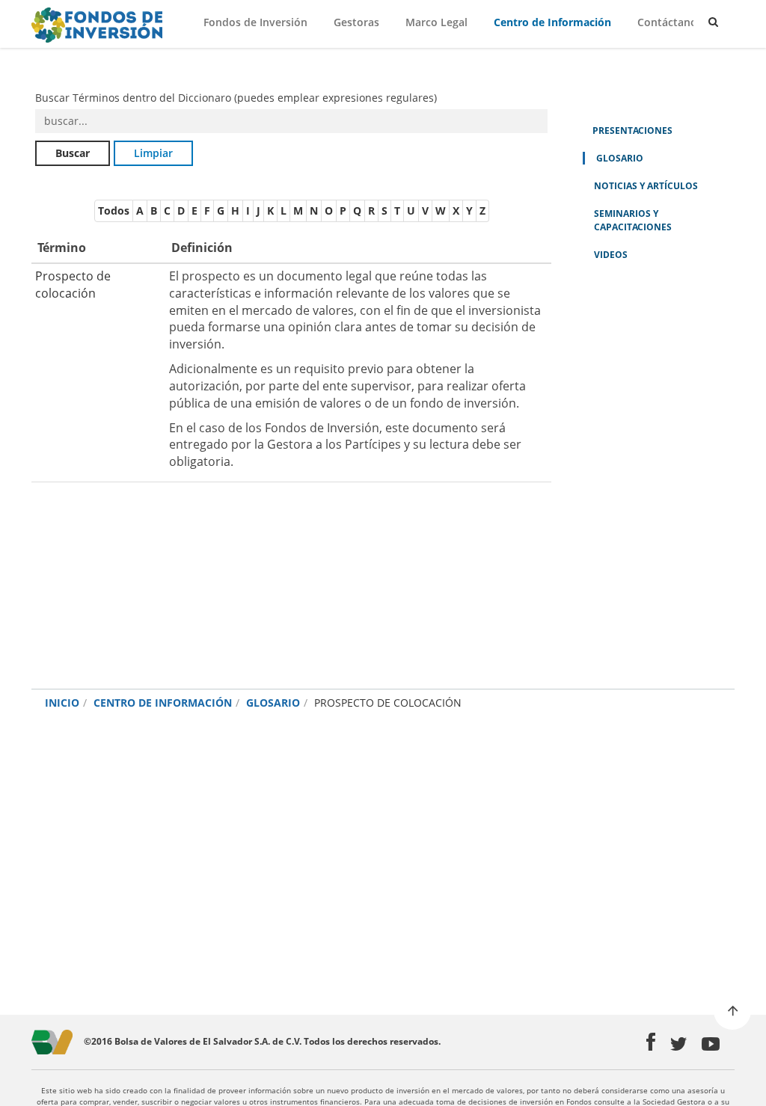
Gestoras (356, 22)
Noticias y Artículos (646, 185)
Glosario (619, 158)
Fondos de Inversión (255, 22)
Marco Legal (436, 22)
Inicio (62, 702)
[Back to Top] (732, 1011)
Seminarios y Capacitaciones (633, 220)
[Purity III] (95, 25)
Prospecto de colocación (73, 284)
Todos (113, 210)
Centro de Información (552, 22)
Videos (611, 254)
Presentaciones (632, 130)
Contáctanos (669, 22)
